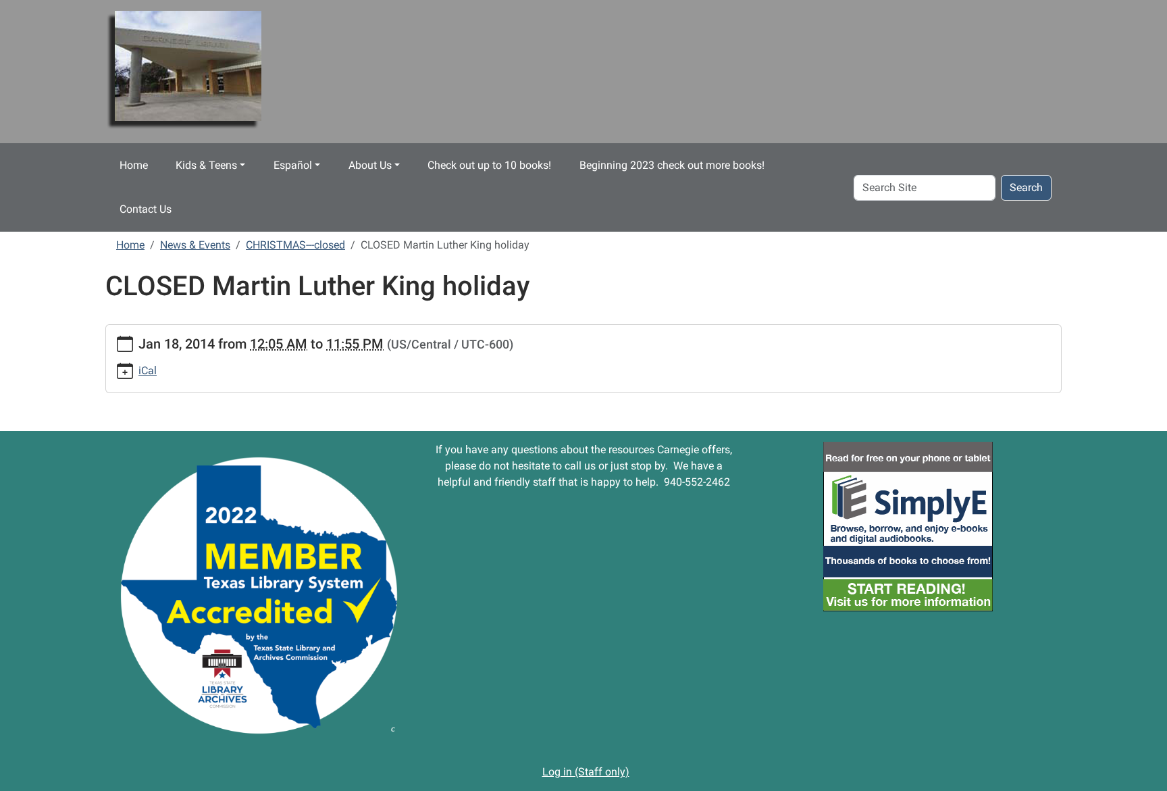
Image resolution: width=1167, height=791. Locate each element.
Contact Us (146, 209)
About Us (370, 165)
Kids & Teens (206, 165)
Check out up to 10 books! (489, 165)
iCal (147, 370)
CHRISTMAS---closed (295, 244)
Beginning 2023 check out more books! (671, 165)
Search (1026, 187)
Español (293, 165)
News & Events (195, 244)
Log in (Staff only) (585, 771)
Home (134, 165)
